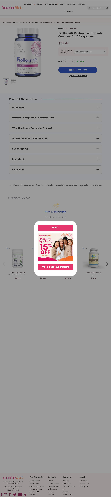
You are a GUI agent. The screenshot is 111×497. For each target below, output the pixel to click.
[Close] (74, 223)
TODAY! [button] (55, 227)
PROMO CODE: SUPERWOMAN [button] (56, 267)
